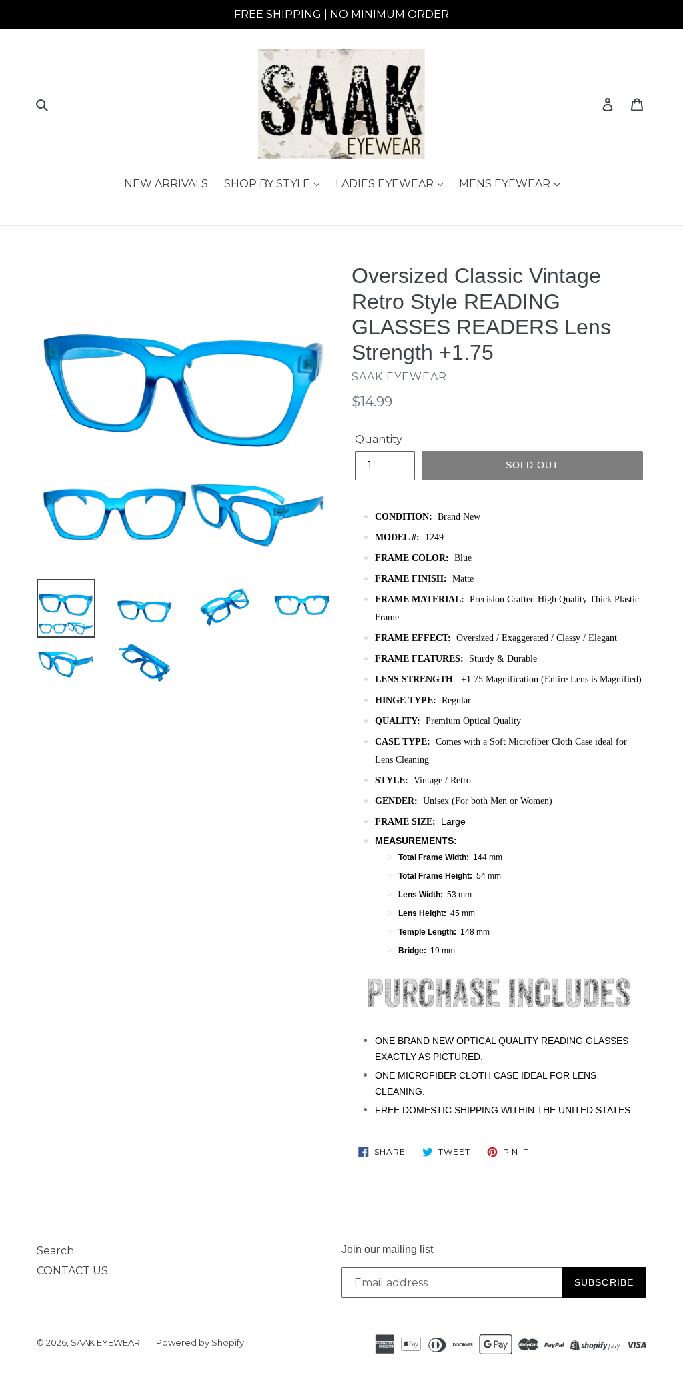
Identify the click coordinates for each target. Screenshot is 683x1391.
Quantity (378, 439)
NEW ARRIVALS (166, 183)
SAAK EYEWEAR (105, 1342)
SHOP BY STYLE (268, 183)
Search (55, 1250)
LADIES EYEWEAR (385, 183)
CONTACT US (72, 1270)
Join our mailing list (387, 1249)
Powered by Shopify (200, 1342)
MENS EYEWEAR (506, 183)
